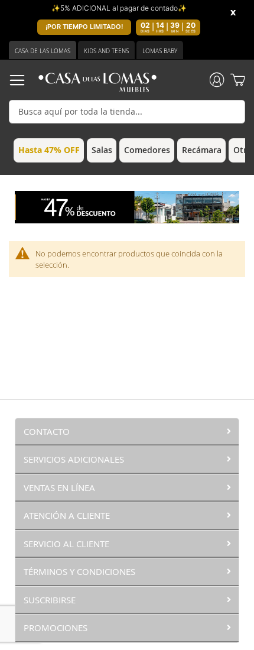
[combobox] (127, 112)
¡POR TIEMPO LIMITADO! (84, 26)
